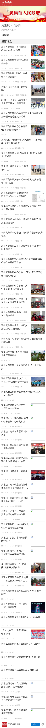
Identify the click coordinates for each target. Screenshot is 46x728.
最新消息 (5, 35)
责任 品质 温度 (14, 724)
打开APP (35, 724)
